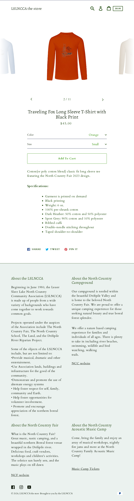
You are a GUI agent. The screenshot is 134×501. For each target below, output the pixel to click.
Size (29, 144)
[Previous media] (31, 99)
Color (30, 134)
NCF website (20, 475)
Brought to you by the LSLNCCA (56, 493)
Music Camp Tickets (86, 469)
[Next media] (103, 99)
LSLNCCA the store (26, 8)
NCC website (81, 363)
